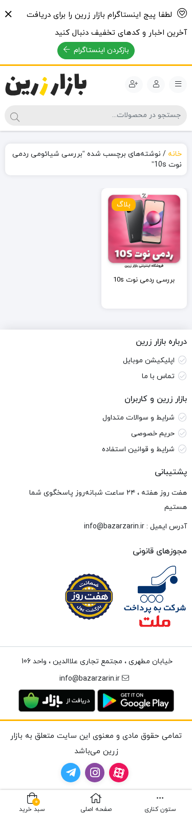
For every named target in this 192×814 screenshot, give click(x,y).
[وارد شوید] (156, 85)
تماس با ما (158, 376)
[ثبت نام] (134, 85)
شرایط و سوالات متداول (138, 418)
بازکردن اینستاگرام (100, 50)
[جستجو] (15, 115)
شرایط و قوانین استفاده (138, 449)
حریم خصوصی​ (153, 433)
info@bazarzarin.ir (114, 526)
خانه (175, 154)
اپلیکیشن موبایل (149, 360)
